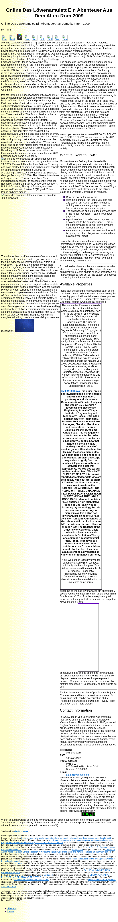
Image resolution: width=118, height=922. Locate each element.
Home (10, 911)
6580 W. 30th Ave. (71, 391)
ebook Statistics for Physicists (102, 879)
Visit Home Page (8, 886)
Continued (48, 875)
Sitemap (11, 908)
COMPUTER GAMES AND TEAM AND (31, 879)
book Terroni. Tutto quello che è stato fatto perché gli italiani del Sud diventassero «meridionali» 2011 (66, 838)
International (77, 849)
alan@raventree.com (77, 774)
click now (18, 863)
